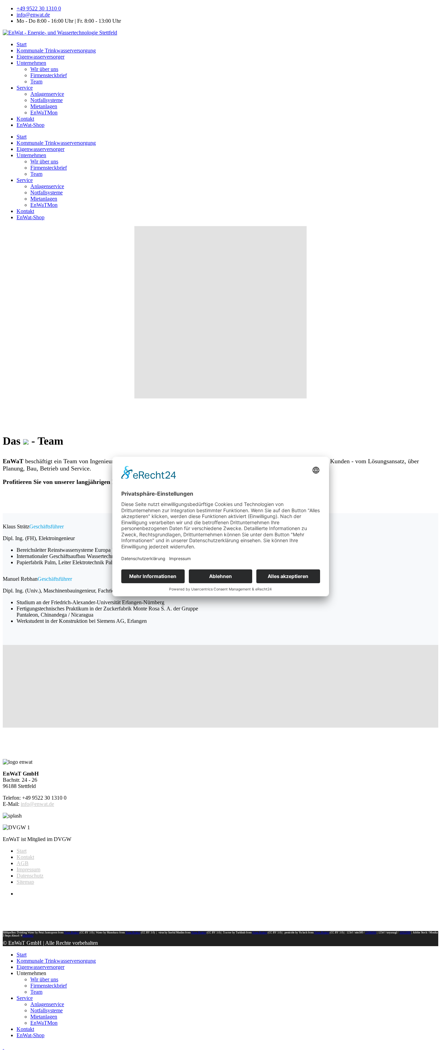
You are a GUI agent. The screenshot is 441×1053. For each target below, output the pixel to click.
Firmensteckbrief (48, 75)
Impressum (28, 869)
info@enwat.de (33, 15)
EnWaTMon (44, 112)
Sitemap (25, 882)
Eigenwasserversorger (40, 57)
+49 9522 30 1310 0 (39, 8)
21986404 (370, 932)
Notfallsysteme (46, 100)
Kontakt (25, 119)
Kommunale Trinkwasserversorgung (56, 50)
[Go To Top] (3, 1047)
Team (36, 81)
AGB (23, 863)
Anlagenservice (47, 94)
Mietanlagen (43, 106)
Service (25, 88)
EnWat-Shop (30, 125)
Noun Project (71, 932)
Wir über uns (44, 69)
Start (22, 44)
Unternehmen (31, 63)
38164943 (27, 935)
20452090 (405, 932)
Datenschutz (30, 876)
